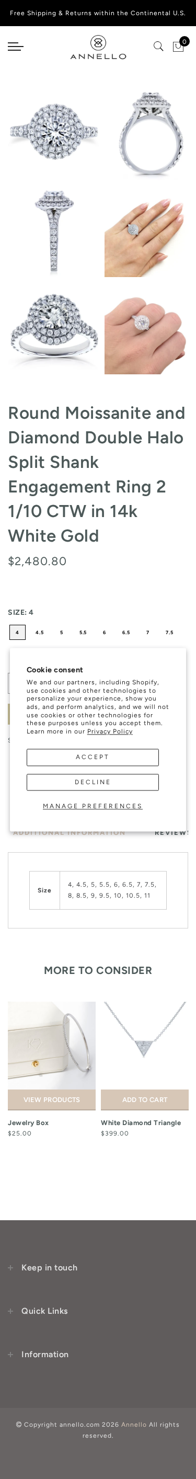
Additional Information (69, 832)
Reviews (173, 832)
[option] (51, 1070)
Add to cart (144, 1100)
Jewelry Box (28, 1123)
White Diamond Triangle (141, 1123)
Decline (93, 782)
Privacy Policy (110, 731)
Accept (93, 757)
